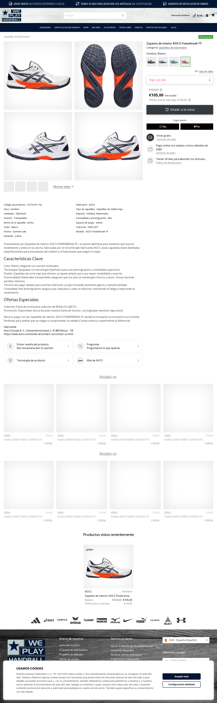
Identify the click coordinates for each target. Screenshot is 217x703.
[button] (117, 15)
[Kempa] (101, 620)
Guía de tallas (206, 71)
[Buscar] (123, 15)
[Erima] (75, 620)
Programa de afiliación (71, 654)
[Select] (168, 620)
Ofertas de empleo (69, 659)
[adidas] (35, 620)
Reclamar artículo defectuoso (126, 654)
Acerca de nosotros (180, 15)
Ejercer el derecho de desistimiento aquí (132, 645)
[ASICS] (49, 620)
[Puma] (141, 620)
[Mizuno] (115, 620)
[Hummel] (88, 620)
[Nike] (128, 620)
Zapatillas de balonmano (17, 36)
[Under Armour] (181, 620)
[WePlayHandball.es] (31, 651)
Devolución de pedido (122, 650)
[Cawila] (62, 620)
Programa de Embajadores (73, 650)
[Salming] (154, 620)
